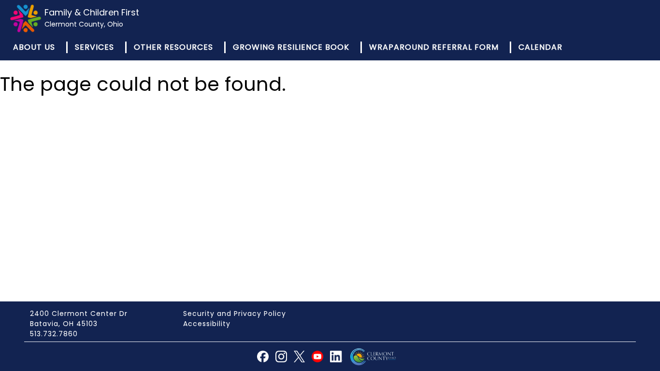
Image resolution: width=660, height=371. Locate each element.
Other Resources (173, 47)
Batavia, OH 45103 (64, 323)
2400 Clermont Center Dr (79, 313)
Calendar (540, 47)
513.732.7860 (54, 334)
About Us (34, 47)
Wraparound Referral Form (434, 47)
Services (94, 47)
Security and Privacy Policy (234, 313)
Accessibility (206, 323)
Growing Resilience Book (291, 47)
